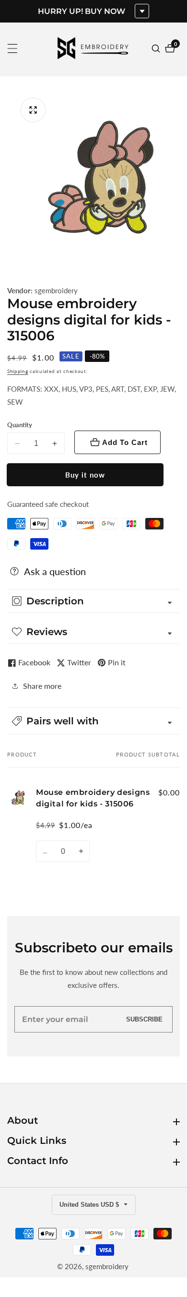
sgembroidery (56, 290)
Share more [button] (42, 685)
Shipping (17, 371)
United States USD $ (90, 1204)
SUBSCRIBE (144, 1019)
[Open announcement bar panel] (142, 11)
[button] (93, 721)
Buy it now (85, 474)
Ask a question (55, 571)
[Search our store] (157, 48)
